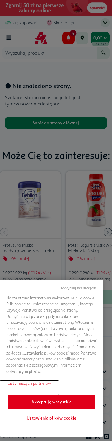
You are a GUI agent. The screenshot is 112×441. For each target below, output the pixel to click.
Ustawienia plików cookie (51, 417)
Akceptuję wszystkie (51, 401)
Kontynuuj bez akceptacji (80, 288)
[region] (51, 358)
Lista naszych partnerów (29, 383)
